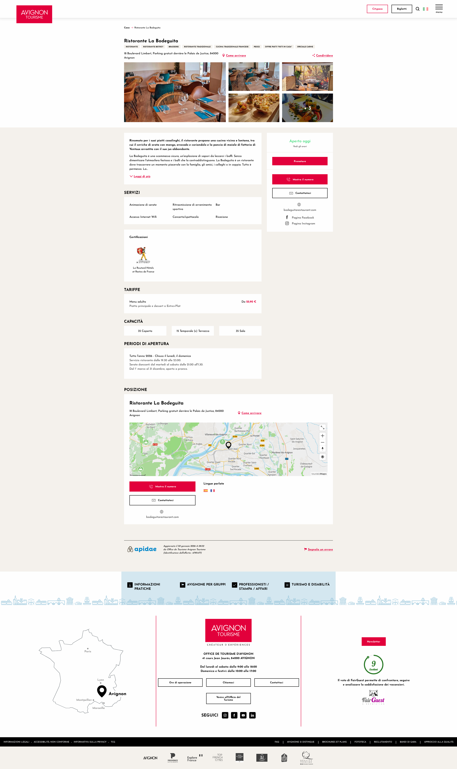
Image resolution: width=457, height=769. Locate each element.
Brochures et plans (334, 742)
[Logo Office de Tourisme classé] (239, 757)
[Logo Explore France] (195, 757)
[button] (417, 9)
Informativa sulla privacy (90, 742)
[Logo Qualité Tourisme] (306, 757)
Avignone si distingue (300, 742)
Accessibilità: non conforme (51, 742)
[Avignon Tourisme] (34, 14)
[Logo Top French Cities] (217, 758)
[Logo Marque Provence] (172, 757)
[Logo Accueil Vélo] (284, 757)
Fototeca (360, 742)
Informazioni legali (16, 742)
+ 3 (307, 108)
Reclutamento (383, 742)
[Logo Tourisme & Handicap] (262, 758)
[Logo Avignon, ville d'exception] (150, 758)
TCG (113, 742)
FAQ (277, 742)
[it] (425, 9)
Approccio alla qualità (438, 742)
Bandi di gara (408, 742)
